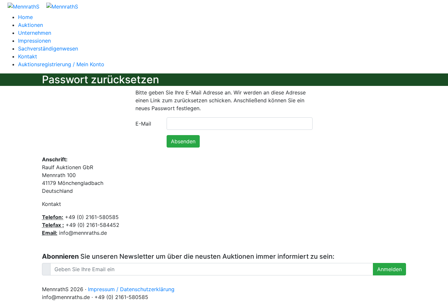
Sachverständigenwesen (48, 48)
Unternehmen (34, 33)
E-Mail (143, 123)
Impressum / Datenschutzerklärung (131, 289)
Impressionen (34, 40)
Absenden (183, 141)
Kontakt (27, 56)
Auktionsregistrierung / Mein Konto (61, 64)
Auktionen (30, 25)
